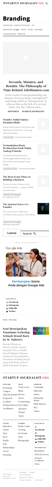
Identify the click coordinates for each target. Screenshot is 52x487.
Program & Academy (26, 477)
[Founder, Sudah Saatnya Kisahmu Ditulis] (43, 124)
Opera (21, 416)
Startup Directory (10, 405)
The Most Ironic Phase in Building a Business (16, 178)
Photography (23, 440)
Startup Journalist (33, 111)
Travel (5, 451)
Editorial (13, 111)
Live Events (22, 433)
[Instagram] (7, 305)
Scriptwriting (23, 401)
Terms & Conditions (39, 459)
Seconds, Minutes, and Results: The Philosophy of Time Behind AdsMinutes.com (26, 86)
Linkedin (13, 308)
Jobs (5, 444)
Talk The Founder (10, 394)
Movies (21, 394)
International (40, 447)
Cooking (21, 429)
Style (5, 433)
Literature (22, 408)
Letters (36, 394)
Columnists (38, 387)
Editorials (38, 390)
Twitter (12, 311)
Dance (21, 398)
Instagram (14, 305)
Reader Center (24, 426)
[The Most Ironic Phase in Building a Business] (43, 181)
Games (6, 429)
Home (5, 320)
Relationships (8, 447)
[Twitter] (7, 311)
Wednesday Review (38, 399)
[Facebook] (7, 302)
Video (20, 437)
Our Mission (8, 408)
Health (6, 440)
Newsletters (39, 451)
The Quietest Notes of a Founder (15, 206)
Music (20, 390)
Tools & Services (42, 454)
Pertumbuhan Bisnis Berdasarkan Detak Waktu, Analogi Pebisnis (17, 148)
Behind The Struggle (12, 194)
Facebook (13, 302)
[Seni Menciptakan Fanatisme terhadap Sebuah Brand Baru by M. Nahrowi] (41, 331)
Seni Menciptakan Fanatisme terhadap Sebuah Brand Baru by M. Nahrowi (16, 334)
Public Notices (40, 404)
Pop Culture (23, 405)
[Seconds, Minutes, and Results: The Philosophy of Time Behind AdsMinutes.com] (26, 58)
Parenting (7, 454)
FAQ (35, 407)
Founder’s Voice (10, 168)
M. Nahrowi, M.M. (11, 197)
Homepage (7, 387)
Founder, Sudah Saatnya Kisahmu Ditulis (15, 121)
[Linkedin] (7, 308)
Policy (37, 464)
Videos (36, 411)
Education (7, 426)
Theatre (21, 412)
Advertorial (8, 137)
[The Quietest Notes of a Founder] (43, 208)
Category (7, 391)
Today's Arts (23, 387)
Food (5, 437)
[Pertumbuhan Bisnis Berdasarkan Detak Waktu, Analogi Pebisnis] (43, 150)
